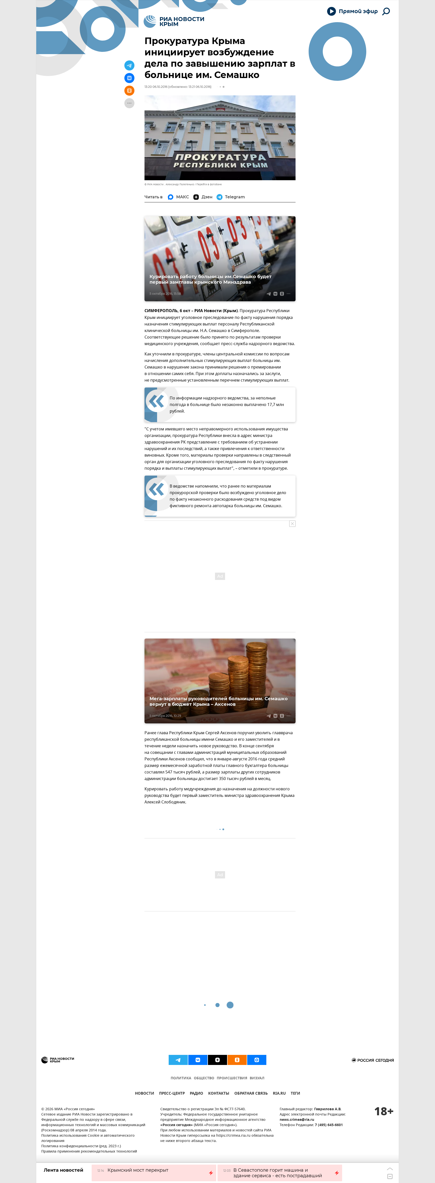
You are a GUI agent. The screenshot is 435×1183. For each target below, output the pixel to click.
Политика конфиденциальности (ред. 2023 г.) (81, 1146)
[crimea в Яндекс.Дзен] (217, 1060)
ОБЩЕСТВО (204, 1078)
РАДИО (196, 1094)
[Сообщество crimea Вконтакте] (197, 1060)
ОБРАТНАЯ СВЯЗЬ (251, 1094)
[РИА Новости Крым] (173, 21)
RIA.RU (279, 1094)
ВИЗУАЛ (257, 1078)
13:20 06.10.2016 (155, 87)
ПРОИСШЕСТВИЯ (232, 1078)
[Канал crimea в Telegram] (178, 1060)
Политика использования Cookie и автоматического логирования (88, 1138)
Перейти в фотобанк (209, 184)
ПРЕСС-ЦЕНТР (172, 1094)
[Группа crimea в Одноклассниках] (237, 1060)
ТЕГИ (295, 1094)
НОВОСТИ (144, 1094)
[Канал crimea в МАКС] (256, 1060)
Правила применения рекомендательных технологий (89, 1152)
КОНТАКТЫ (218, 1094)
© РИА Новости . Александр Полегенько (169, 184)
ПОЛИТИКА (181, 1078)
